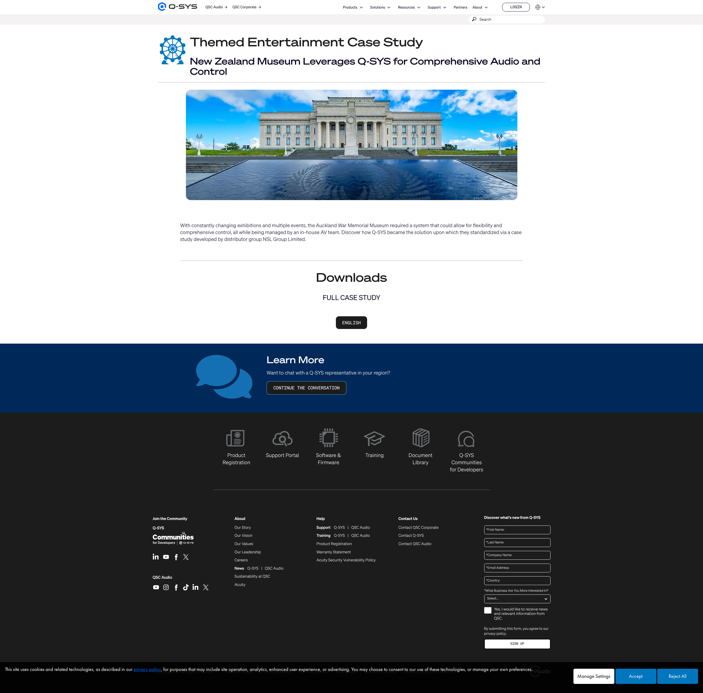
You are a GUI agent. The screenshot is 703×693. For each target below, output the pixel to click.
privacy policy (495, 633)
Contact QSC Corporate (418, 527)
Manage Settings (593, 676)
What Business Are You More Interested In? (516, 591)
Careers (241, 560)
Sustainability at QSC (252, 576)
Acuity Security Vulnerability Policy (346, 560)
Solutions (377, 7)
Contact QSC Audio (414, 544)
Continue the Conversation (306, 388)
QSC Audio (162, 579)
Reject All (677, 676)
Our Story (243, 527)
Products (350, 7)
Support (434, 7)
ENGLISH (351, 323)
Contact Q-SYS (411, 535)
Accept (636, 676)
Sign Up (517, 644)
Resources (406, 7)
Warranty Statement (334, 552)
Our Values (244, 544)
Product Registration (334, 544)
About (477, 7)
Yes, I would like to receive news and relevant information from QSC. (521, 614)
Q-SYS (158, 528)
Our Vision (243, 535)
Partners (460, 7)
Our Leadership (248, 552)
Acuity (240, 585)
